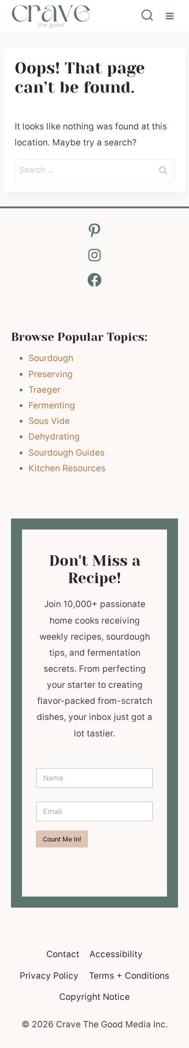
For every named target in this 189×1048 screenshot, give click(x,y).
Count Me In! (62, 839)
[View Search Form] (147, 16)
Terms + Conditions (129, 975)
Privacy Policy (49, 975)
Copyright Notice (94, 997)
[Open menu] (169, 16)
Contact (62, 954)
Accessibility (116, 954)
